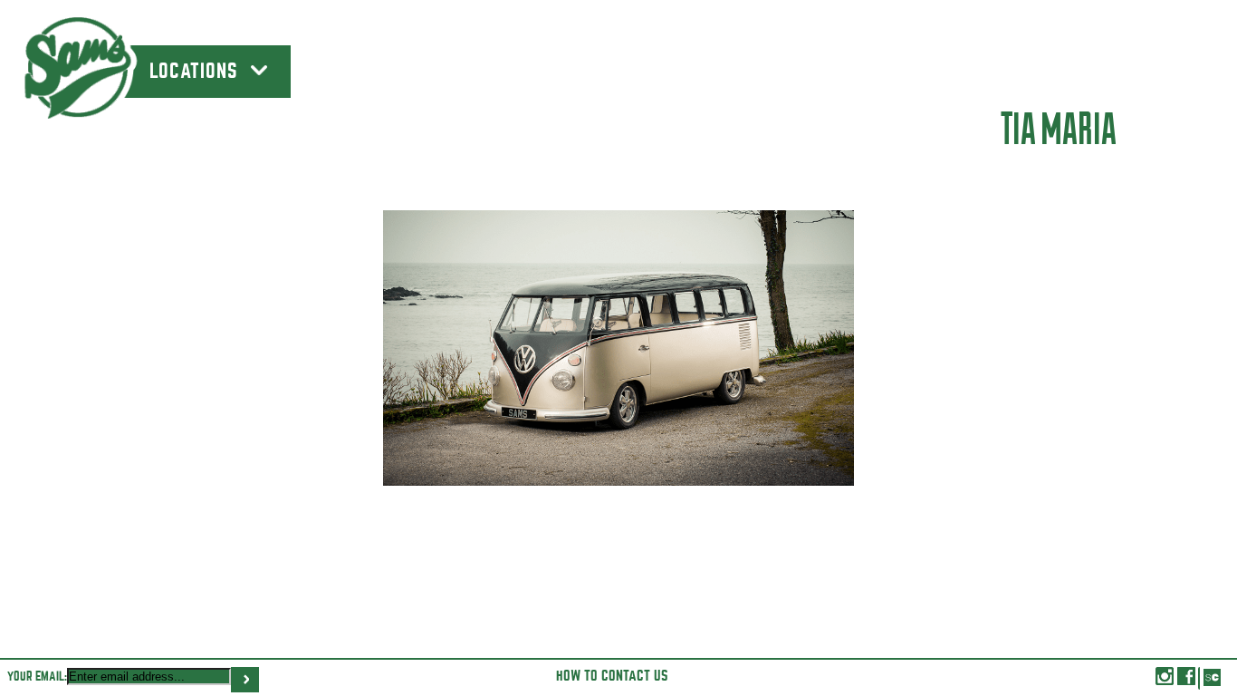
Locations (196, 72)
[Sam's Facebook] (1186, 680)
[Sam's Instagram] (1164, 680)
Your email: (37, 676)
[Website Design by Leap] (1211, 678)
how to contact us (612, 676)
